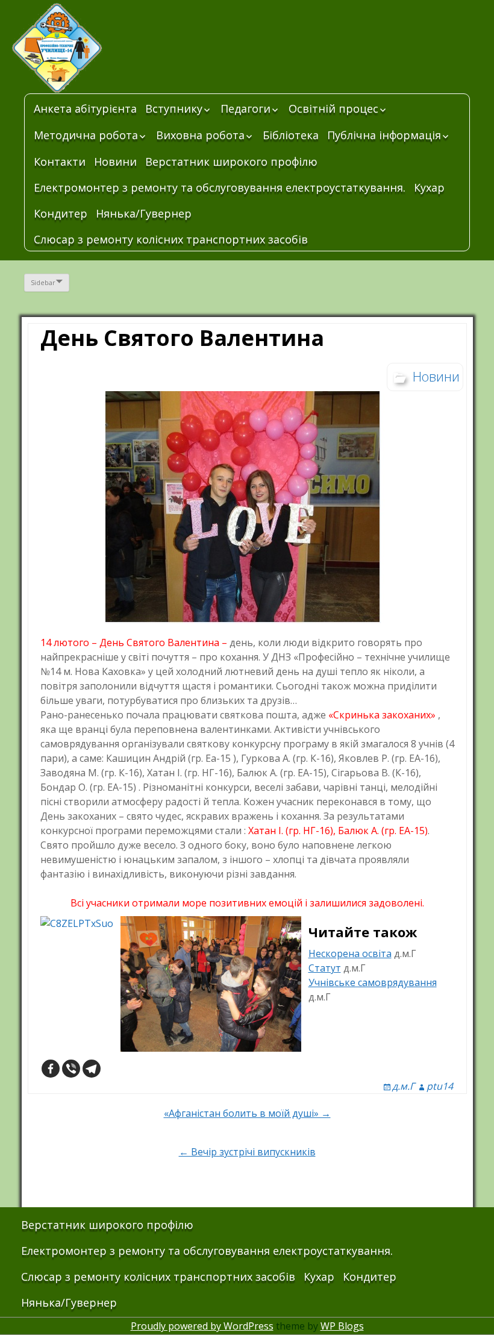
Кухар (429, 187)
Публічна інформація (384, 135)
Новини (115, 161)
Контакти (60, 161)
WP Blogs (342, 1326)
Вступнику (173, 108)
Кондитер (60, 213)
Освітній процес (333, 108)
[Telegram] (92, 1069)
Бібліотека (291, 135)
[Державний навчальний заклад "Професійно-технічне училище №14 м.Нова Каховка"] (102, 48)
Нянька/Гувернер (144, 213)
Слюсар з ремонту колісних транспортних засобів (171, 239)
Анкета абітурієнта (85, 108)
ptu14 (440, 1086)
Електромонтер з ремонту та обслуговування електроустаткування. (219, 187)
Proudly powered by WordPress (202, 1326)
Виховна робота (200, 135)
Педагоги (245, 108)
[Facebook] (51, 1069)
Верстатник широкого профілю (231, 161)
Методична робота (86, 135)
